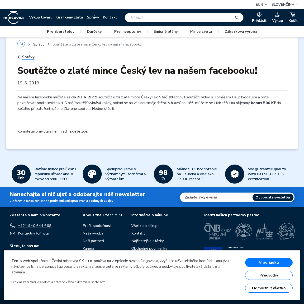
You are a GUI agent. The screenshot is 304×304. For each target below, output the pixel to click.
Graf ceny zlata (69, 17)
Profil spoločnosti (97, 225)
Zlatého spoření (77, 108)
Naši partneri (93, 241)
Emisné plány (166, 31)
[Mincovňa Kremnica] (243, 231)
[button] (284, 4)
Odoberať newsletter (273, 197)
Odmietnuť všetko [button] (269, 288)
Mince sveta (201, 31)
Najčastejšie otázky (147, 241)
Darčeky (94, 31)
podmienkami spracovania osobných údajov (81, 201)
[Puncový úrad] (264, 231)
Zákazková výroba (241, 31)
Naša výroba (93, 233)
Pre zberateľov (60, 31)
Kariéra (88, 248)
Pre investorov (127, 31)
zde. (84, 131)
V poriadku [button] (269, 262)
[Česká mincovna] (14, 17)
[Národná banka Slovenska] (286, 231)
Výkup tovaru (40, 17)
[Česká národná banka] (218, 231)
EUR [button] (260, 4)
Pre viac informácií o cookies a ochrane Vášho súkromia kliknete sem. (58, 282)
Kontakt (110, 17)
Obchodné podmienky (149, 248)
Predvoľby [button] (269, 275)
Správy (93, 17)
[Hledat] (237, 17)
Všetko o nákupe (145, 225)
